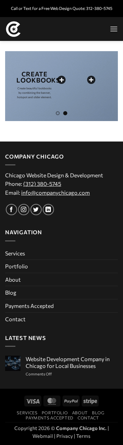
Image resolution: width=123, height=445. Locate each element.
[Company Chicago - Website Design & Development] (39, 29)
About (13, 279)
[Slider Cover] (91, 80)
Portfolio (16, 266)
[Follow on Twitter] (36, 209)
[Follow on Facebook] (11, 209)
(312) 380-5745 (42, 183)
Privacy (64, 436)
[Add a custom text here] (61, 80)
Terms (83, 436)
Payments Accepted (29, 305)
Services (15, 253)
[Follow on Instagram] (23, 209)
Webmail (42, 436)
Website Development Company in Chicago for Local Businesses (68, 362)
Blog (10, 292)
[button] (114, 28)
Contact (15, 319)
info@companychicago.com (55, 192)
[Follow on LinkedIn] (48, 209)
